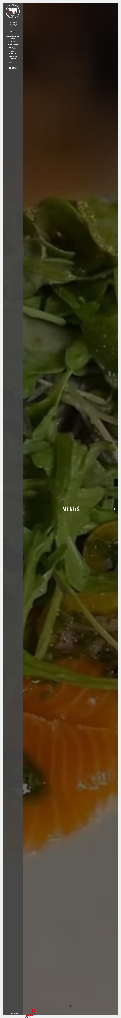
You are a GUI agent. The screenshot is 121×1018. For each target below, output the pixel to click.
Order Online (12, 62)
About (12, 42)
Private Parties (12, 44)
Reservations (12, 32)
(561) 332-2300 (12, 25)
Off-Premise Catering (13, 48)
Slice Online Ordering (14, 57)
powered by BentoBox (15, 1013)
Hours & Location (12, 36)
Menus (12, 39)
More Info (12, 54)
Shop (12, 51)
